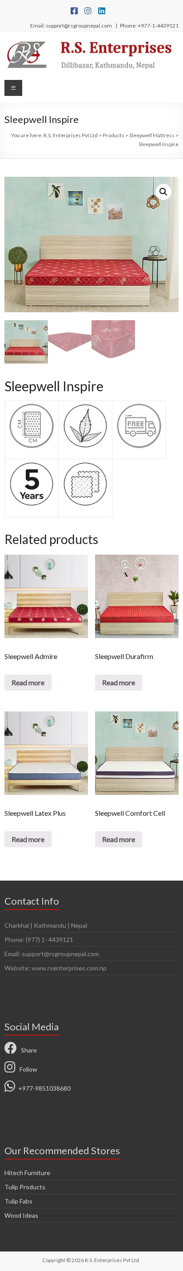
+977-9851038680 (43, 1088)
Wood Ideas (21, 1215)
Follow (26, 1069)
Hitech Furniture (27, 1172)
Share (27, 1050)
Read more (28, 682)
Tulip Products (24, 1187)
